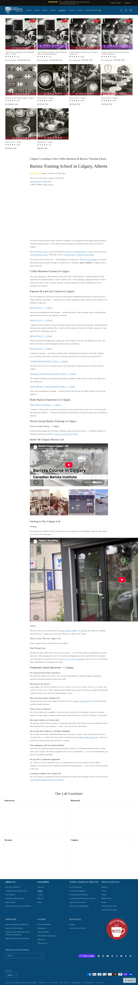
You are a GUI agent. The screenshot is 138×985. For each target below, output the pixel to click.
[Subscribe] (41, 955)
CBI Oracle (41, 939)
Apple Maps (46, 181)
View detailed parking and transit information (47, 780)
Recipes (104, 902)
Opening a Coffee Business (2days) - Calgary (19, 98)
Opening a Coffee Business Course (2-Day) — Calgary (53, 374)
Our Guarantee (10, 894)
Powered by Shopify (31, 982)
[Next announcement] (93, 3)
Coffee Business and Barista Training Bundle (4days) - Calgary (19, 53)
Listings (72, 924)
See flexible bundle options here (86, 737)
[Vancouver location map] (35, 819)
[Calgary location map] (102, 859)
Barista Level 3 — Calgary (41, 336)
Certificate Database (44, 924)
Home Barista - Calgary (44, 142)
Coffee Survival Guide (109, 906)
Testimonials (41, 928)
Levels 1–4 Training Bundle (75, 251)
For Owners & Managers (77, 891)
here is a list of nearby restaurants (71, 659)
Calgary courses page (81, 701)
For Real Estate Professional (79, 894)
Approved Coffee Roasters (14, 928)
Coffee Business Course (39, 255)
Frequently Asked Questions (14, 898)
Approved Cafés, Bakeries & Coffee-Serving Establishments (17, 933)
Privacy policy (54, 982)
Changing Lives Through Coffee (16, 891)
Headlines (104, 887)
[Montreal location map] (102, 819)
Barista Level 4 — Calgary (41, 348)
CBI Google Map (43, 932)
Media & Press (106, 898)
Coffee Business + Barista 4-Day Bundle (79, 255)
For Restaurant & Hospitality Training (82, 898)
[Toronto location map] (35, 859)
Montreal (40, 898)
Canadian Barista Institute (17, 982)
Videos (103, 894)
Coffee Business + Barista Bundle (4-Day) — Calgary (52, 386)
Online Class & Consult (77, 902)
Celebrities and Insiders (109, 910)
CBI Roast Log (42, 943)
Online (39, 902)
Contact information (88, 982)
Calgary (40, 891)
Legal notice (100, 982)
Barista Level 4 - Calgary (13, 142)
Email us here (48, 184)
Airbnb (37, 643)
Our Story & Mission (12, 887)
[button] (62, 10)
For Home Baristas (75, 887)
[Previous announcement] (44, 3)
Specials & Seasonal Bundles (79, 906)
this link (84, 630)
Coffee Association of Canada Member (18, 906)
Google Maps (35, 181)
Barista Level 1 (43, 251)
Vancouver (40, 887)
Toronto (40, 894)
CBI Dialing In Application (46, 936)
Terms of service (64, 982)
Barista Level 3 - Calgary (109, 98)
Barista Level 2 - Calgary (77, 98)
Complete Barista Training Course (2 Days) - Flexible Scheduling (115, 53)
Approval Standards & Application (17, 924)
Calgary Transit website (68, 630)
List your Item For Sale (77, 928)
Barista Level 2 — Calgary (41, 320)
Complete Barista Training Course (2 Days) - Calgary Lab (83, 53)
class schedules (92, 259)
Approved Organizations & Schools (17, 938)
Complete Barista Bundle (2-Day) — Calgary (49, 361)
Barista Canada (10, 902)
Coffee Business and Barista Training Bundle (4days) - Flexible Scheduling (52, 53)
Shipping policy (76, 982)
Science (104, 891)
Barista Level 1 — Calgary (41, 307)
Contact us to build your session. (66, 434)
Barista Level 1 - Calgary (45, 98)
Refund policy (43, 982)
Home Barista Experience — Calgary (45, 405)
